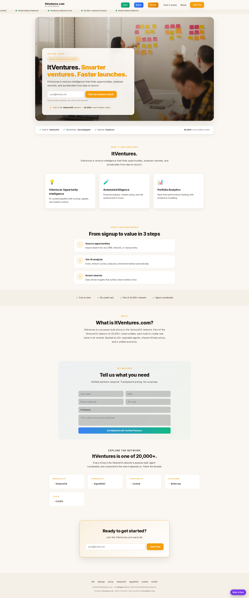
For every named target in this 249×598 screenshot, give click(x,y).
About (183, 5)
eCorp (110, 582)
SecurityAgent (83, 130)
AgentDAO (99, 483)
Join (125, 5)
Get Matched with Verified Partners (124, 430)
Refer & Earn (238, 592)
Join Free (197, 5)
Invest (153, 5)
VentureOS (54, 130)
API (93, 582)
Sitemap (101, 582)
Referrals (176, 483)
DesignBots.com (148, 591)
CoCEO (59, 501)
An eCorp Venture (52, 6)
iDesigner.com (108, 591)
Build (138, 5)
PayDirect (109, 130)
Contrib (136, 483)
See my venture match (101, 94)
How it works (170, 5)
